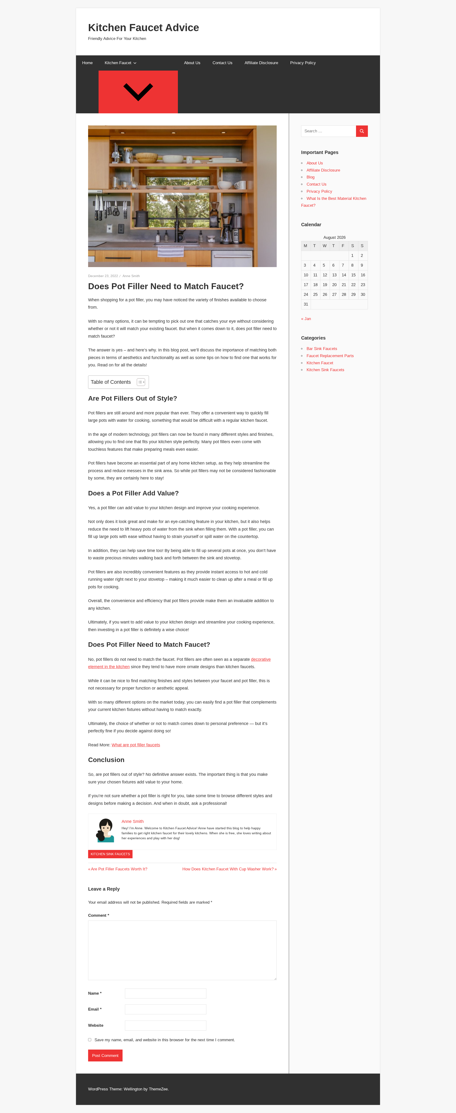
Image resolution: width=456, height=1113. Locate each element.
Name (95, 993)
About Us (192, 63)
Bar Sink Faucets (322, 348)
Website (95, 1025)
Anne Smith (131, 276)
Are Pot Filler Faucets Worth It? (119, 869)
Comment (98, 915)
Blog (310, 177)
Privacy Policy (303, 63)
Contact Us (223, 63)
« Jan (306, 319)
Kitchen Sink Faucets (110, 854)
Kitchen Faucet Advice (143, 27)
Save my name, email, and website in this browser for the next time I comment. (165, 1040)
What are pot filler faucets (136, 745)
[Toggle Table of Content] (138, 382)
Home (87, 63)
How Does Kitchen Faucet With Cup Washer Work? (228, 869)
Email (95, 1009)
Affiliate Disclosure (261, 63)
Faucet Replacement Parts (330, 356)
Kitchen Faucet (118, 63)
